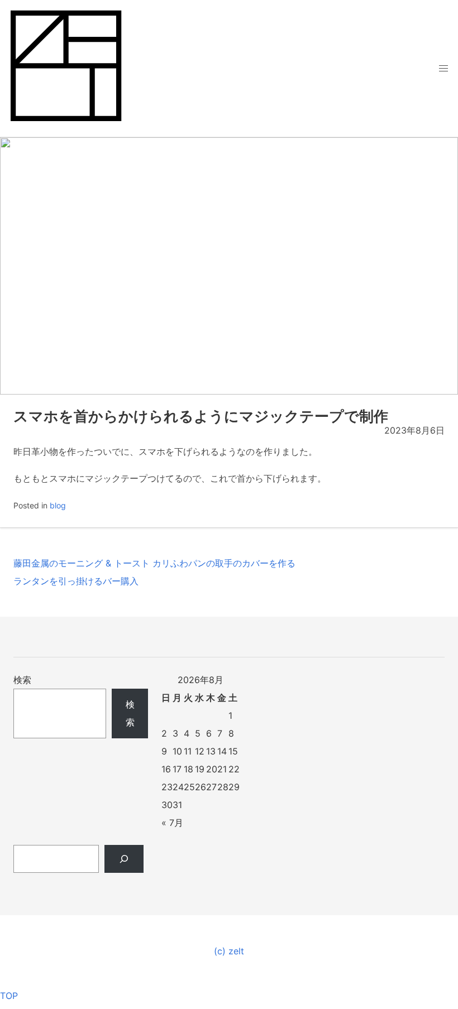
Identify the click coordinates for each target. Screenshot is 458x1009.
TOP (9, 995)
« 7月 (172, 822)
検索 (22, 679)
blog (58, 505)
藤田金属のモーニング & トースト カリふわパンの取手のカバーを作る (154, 563)
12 (199, 751)
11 (188, 751)
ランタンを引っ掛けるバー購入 (76, 581)
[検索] (124, 859)
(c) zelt (229, 951)
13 (211, 751)
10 (177, 751)
